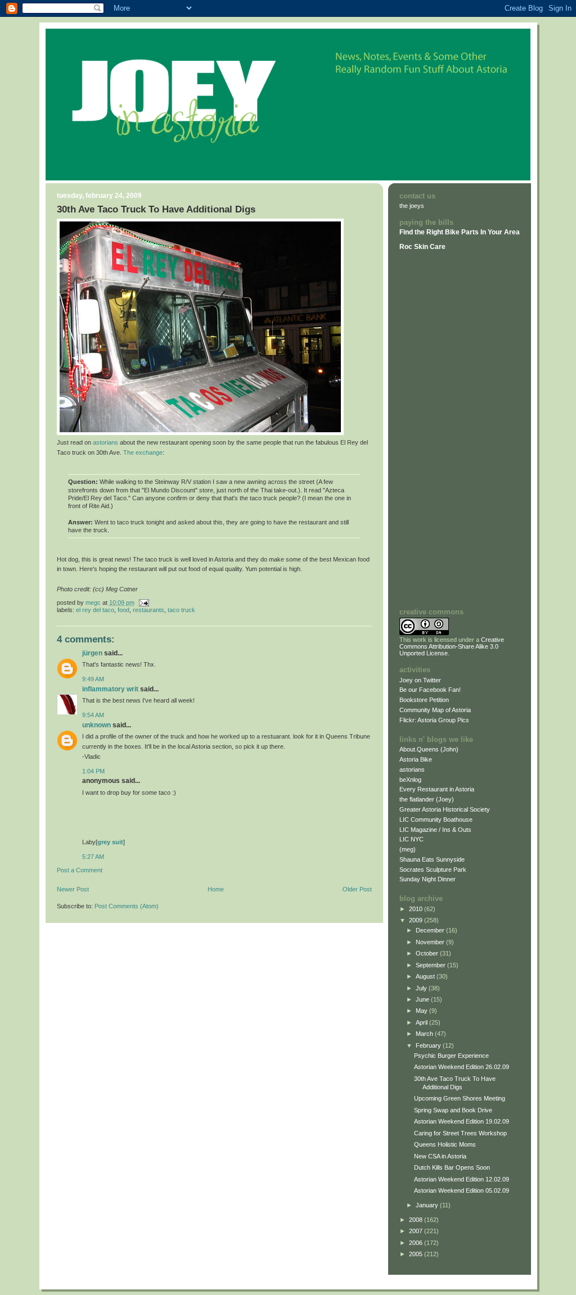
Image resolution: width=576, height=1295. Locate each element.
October (428, 953)
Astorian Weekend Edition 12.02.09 (461, 1179)
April (422, 1022)
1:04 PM (93, 771)
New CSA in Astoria (440, 1156)
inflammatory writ (110, 689)
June (423, 999)
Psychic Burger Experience (451, 1055)
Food (123, 609)
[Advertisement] (433, 428)
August (426, 976)
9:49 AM (93, 679)
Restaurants (148, 609)
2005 (416, 1254)
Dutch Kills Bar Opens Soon (452, 1167)
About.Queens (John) (428, 749)
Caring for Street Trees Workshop (460, 1133)
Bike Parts (462, 232)
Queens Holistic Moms (445, 1144)
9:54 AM (93, 715)
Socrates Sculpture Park (432, 869)
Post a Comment (79, 870)
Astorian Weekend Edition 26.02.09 (461, 1066)
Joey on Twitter (420, 680)
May (422, 1010)
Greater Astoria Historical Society (444, 809)
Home (216, 889)
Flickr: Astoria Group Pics (434, 720)
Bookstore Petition (424, 699)
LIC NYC (411, 839)
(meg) (407, 849)
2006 (416, 1242)
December (431, 930)
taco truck (181, 609)
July (422, 988)
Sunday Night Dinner (427, 879)
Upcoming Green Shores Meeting (459, 1098)
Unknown (96, 725)
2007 (416, 1231)
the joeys (411, 205)
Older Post (357, 889)
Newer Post (73, 889)
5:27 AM (93, 856)
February (429, 1045)
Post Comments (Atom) (126, 906)
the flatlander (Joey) (426, 799)
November (431, 942)
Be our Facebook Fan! (430, 689)
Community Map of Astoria (435, 710)
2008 (416, 1219)
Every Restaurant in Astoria (436, 789)
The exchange (143, 452)
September (431, 965)
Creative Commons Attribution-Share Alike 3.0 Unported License (451, 646)
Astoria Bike (415, 759)
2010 (416, 908)
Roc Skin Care (422, 247)
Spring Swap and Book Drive (453, 1110)
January (428, 1205)
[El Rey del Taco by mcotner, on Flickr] (200, 432)
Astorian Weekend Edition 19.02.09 (461, 1121)
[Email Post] (143, 602)
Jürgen (92, 653)
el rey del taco (95, 609)
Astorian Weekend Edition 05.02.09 (461, 1190)
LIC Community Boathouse (435, 819)
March (425, 1033)
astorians (105, 442)
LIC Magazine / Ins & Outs (435, 829)
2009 (416, 920)
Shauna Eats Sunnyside (432, 859)
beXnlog (410, 779)
